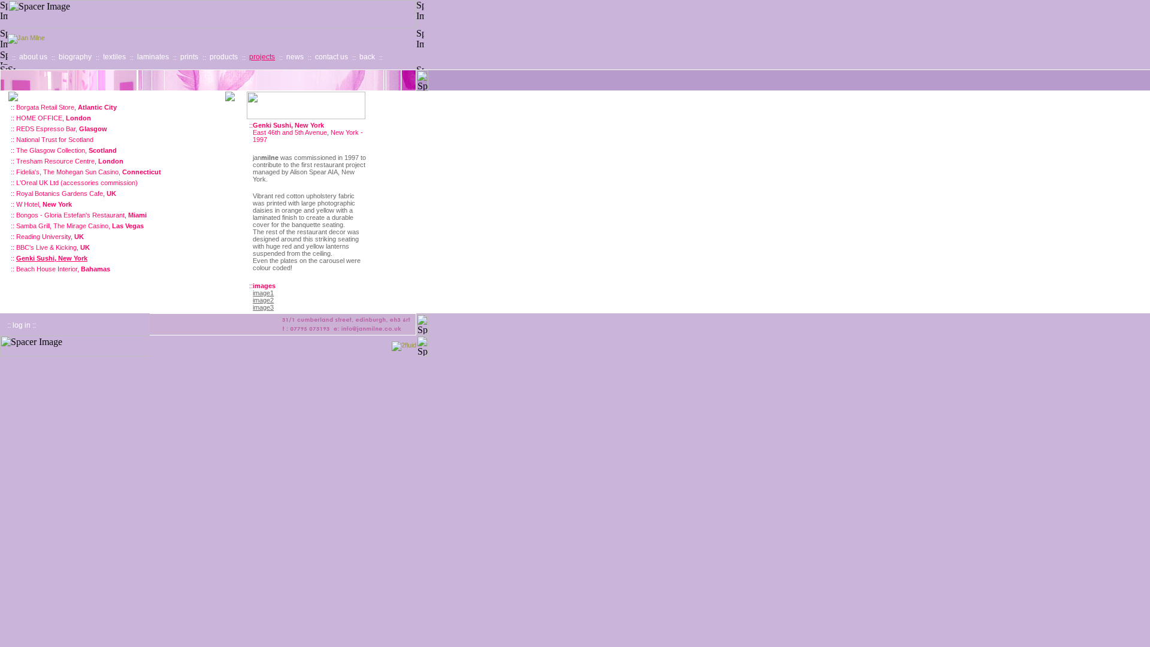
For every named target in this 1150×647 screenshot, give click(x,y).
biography (75, 57)
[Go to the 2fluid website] (404, 345)
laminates (153, 57)
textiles (114, 57)
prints (189, 57)
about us (33, 57)
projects (262, 57)
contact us (331, 57)
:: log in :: (21, 325)
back (367, 57)
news (295, 57)
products (224, 57)
